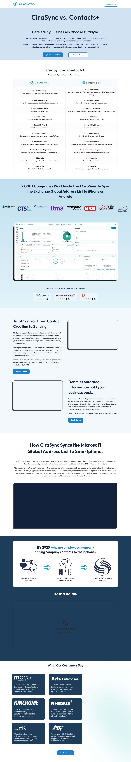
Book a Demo (111, 4)
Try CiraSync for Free (53, 55)
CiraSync (91, 32)
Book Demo (76, 420)
